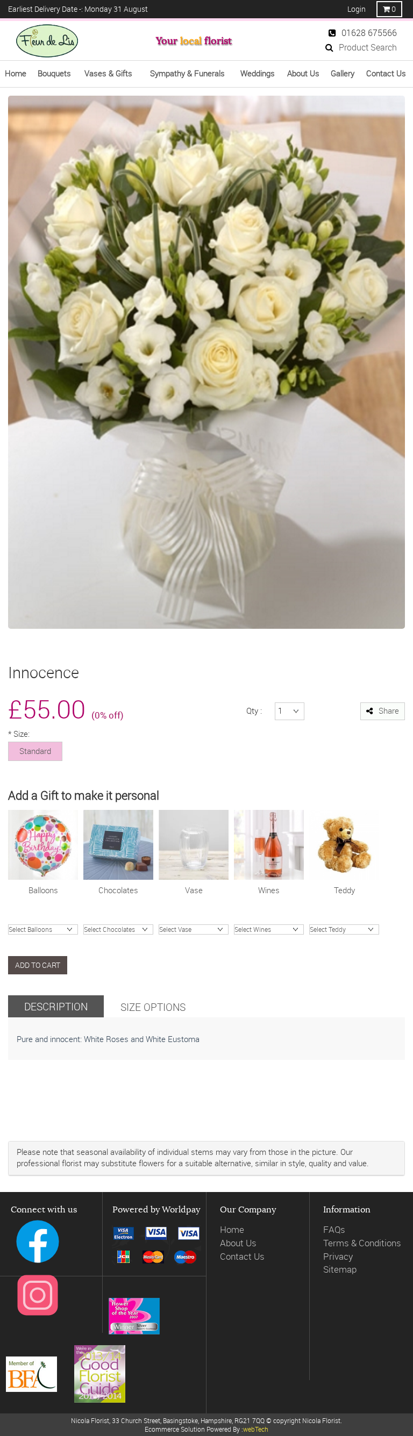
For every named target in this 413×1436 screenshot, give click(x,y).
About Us (238, 1243)
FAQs (334, 1229)
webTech (255, 1429)
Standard (35, 751)
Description (56, 1006)
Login (356, 9)
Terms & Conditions (362, 1243)
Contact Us (242, 1256)
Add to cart (37, 965)
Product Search (368, 47)
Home (232, 1229)
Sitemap (340, 1269)
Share (389, 711)
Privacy (338, 1256)
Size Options (153, 1007)
